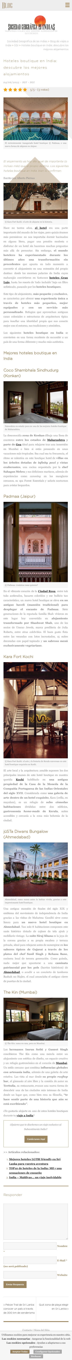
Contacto (27, 1330)
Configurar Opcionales (47, 1351)
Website (62, 1275)
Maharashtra (56, 439)
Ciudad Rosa (46, 591)
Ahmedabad (11, 972)
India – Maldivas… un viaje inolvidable (35, 1177)
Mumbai (61, 1063)
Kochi (20, 779)
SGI (24, 82)
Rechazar (36, 1356)
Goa (18, 444)
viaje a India (25, 1115)
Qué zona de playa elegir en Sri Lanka (54, 1307)
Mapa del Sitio (42, 1330)
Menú (67, 5)
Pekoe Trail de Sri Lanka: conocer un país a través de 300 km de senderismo (19, 1309)
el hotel (41, 227)
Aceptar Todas (20, 1351)
